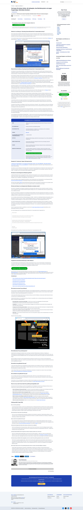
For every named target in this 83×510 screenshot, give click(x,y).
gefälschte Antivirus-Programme (26, 82)
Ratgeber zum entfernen (51, 496)
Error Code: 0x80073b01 (24, 164)
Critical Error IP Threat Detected (16, 163)
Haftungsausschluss (34, 508)
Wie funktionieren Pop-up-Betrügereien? (19, 281)
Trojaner (20, 83)
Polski (58, 34)
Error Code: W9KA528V (39, 163)
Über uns (58, 497)
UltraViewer (42, 434)
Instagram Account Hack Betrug (62, 62)
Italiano (58, 30)
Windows (49, 38)
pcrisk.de (22, 497)
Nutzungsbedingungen (14, 272)
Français (58, 29)
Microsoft (19, 39)
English (58, 27)
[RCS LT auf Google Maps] (12, 502)
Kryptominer (29, 83)
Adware (21, 182)
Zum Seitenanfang (51, 471)
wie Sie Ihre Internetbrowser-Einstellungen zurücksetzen (23, 371)
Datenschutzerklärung (28, 508)
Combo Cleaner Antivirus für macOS (37, 207)
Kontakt (58, 496)
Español (58, 28)
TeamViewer (46, 434)
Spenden (41, 483)
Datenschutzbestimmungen (42, 271)
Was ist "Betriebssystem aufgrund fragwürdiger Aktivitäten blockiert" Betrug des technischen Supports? (29, 278)
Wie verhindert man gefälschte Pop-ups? (19, 284)
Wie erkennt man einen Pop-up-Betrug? (19, 279)
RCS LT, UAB (13, 494)
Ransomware (24, 83)
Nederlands (59, 33)
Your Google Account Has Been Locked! (28, 163)
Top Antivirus (49, 497)
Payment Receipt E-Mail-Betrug (61, 47)
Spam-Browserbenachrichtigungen (16, 180)
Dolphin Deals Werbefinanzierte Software (63, 60)
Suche (64, 497)
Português (59, 32)
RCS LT (30, 158)
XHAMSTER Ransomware (60, 63)
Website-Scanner (66, 496)
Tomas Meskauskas (16, 15)
